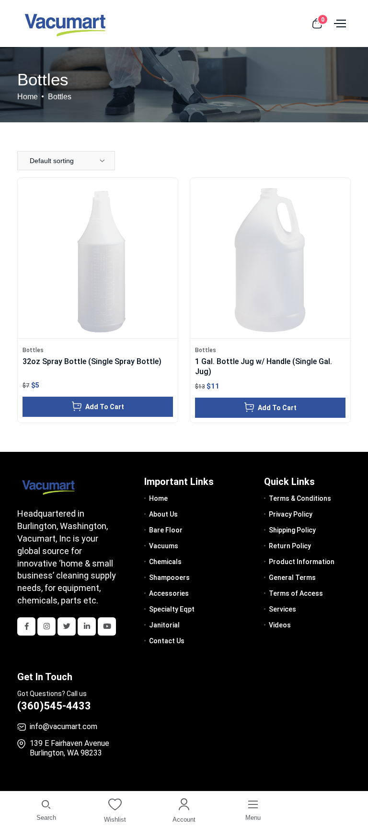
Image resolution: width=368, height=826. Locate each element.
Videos (280, 625)
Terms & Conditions (300, 498)
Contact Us (166, 641)
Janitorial (164, 625)
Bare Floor (166, 530)
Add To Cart (104, 407)
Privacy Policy (290, 514)
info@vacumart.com (63, 726)
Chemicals (165, 562)
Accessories (169, 593)
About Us (163, 514)
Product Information (301, 562)
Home (27, 97)
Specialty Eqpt (172, 609)
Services (282, 609)
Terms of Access (296, 593)
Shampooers (169, 577)
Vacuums (163, 546)
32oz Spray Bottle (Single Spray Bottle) (92, 361)
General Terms (292, 577)
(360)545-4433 (54, 706)
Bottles (33, 350)
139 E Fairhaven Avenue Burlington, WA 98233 (69, 748)
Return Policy (290, 546)
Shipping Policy (292, 530)
